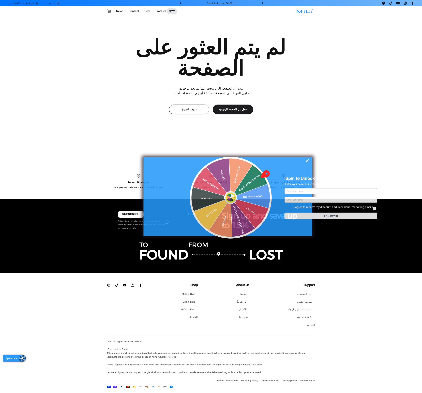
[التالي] (181, 3)
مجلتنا (243, 294)
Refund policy (307, 380)
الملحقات (193, 317)
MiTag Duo (188, 294)
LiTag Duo (189, 301)
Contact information (227, 380)
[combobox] (52, 3)
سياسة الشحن (304, 301)
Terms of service (270, 380)
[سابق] (262, 3)
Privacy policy (289, 380)
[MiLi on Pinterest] (383, 3)
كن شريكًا (242, 301)
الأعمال (243, 309)
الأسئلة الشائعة (304, 317)
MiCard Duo (188, 309)
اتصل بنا (310, 324)
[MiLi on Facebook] (412, 3)
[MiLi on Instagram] (405, 3)
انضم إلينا (244, 317)
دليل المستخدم (304, 294)
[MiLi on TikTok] (390, 3)
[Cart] (109, 11)
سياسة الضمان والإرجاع (299, 309)
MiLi (110, 341)
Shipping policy (249, 380)
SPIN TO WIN (331, 216)
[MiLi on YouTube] (398, 3)
